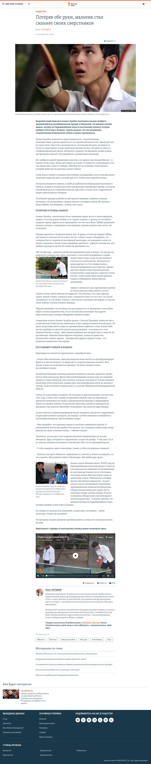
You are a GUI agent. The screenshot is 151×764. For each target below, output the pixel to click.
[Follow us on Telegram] (94, 720)
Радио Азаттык (46, 540)
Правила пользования (12, 732)
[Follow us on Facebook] (89, 720)
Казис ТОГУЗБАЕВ (43, 30)
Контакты (7, 723)
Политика (43, 728)
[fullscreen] (113, 575)
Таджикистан (45, 751)
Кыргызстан (8, 755)
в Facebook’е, (86, 623)
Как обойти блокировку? (13, 728)
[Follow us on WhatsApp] (100, 720)
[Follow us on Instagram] (83, 720)
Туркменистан (27, 691)
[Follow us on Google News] (105, 720)
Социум (42, 732)
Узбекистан (81, 751)
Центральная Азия (47, 723)
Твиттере (96, 623)
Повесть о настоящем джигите (53, 537)
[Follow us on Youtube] (78, 720)
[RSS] (111, 720)
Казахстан (7, 751)
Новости (42, 719)
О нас (5, 719)
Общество (41, 12)
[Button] (109, 41)
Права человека (45, 737)
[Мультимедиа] (143, 4)
